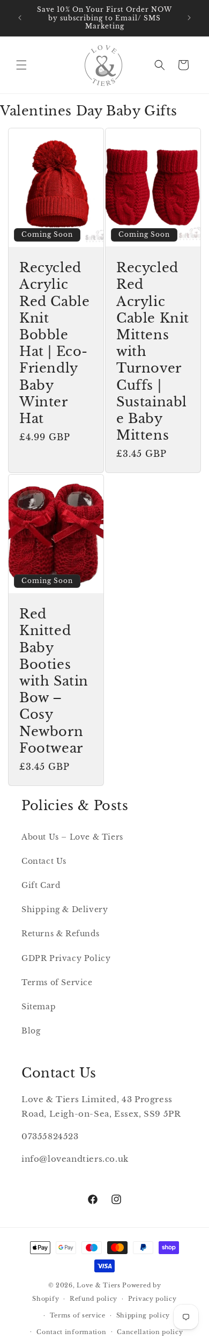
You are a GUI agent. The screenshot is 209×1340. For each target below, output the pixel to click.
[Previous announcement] (20, 18)
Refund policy (93, 1298)
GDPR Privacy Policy (65, 958)
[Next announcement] (189, 18)
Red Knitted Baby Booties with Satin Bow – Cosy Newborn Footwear (53, 681)
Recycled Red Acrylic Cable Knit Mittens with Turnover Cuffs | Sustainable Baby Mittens (152, 351)
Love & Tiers (98, 1285)
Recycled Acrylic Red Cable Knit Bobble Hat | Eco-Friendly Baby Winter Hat (54, 343)
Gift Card (40, 885)
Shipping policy (143, 1315)
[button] (21, 65)
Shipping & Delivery (64, 909)
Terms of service (78, 1315)
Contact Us (43, 861)
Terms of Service (57, 982)
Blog (30, 1031)
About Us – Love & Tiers (72, 837)
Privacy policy (152, 1298)
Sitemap (38, 1006)
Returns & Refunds (60, 933)
